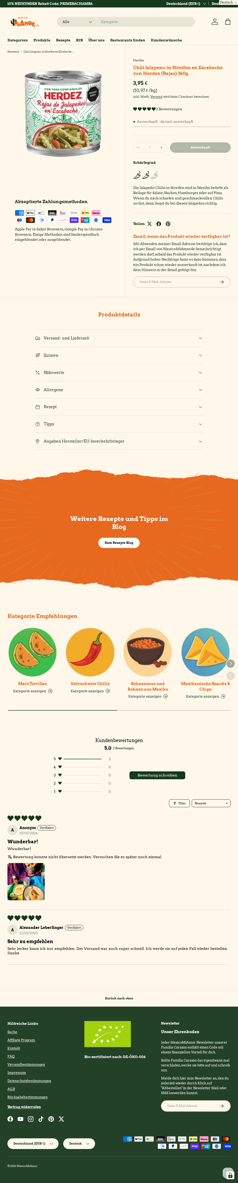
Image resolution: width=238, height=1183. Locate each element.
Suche (12, 1032)
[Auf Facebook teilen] (158, 224)
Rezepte (63, 40)
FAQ (11, 1056)
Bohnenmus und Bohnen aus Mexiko (148, 686)
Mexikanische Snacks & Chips (205, 686)
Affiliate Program (21, 1040)
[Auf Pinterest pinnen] (168, 224)
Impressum (16, 1073)
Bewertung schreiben (157, 775)
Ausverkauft (200, 147)
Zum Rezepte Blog (119, 542)
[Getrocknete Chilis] (90, 652)
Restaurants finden (127, 40)
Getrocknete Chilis (90, 683)
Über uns (96, 40)
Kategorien (17, 40)
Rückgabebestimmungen (27, 1097)
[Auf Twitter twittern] (149, 224)
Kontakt (13, 1048)
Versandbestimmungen (26, 1064)
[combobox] (126, 22)
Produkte (41, 40)
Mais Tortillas (32, 683)
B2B (79, 40)
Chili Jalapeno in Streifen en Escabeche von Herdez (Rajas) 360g (49, 51)
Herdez (138, 60)
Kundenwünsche (166, 40)
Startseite (13, 51)
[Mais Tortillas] (32, 652)
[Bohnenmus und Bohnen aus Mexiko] (148, 652)
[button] (228, 22)
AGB (11, 1089)
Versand (156, 96)
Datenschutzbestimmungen (29, 1081)
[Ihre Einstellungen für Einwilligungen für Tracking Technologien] (230, 1175)
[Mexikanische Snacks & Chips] (205, 652)
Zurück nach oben (119, 998)
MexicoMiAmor (27, 1166)
